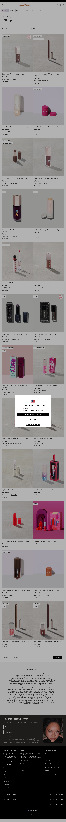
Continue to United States (33, 414)
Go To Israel (33, 419)
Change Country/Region (33, 424)
